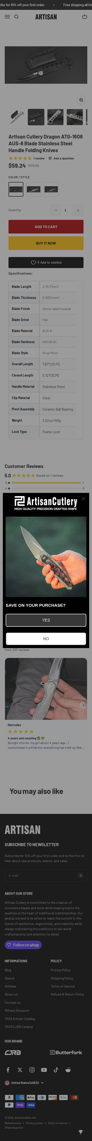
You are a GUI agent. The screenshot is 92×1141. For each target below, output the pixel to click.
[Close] (83, 498)
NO (46, 639)
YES (46, 620)
